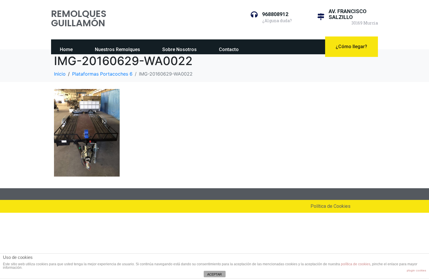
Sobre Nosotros (179, 49)
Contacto (229, 49)
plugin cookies (416, 270)
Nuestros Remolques (117, 49)
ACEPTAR (214, 274)
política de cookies (355, 264)
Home (66, 49)
